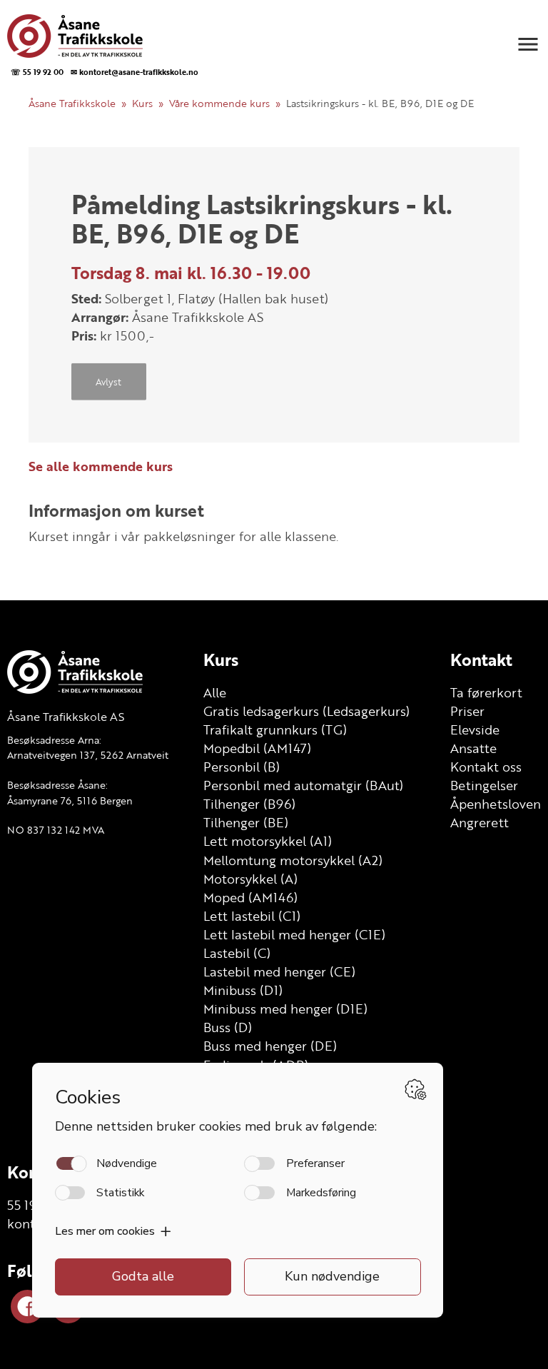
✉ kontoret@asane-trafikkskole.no (134, 72)
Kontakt (481, 659)
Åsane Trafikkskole (72, 103)
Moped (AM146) (250, 897)
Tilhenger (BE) (245, 822)
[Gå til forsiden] (101, 36)
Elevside (474, 729)
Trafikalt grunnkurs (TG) (275, 729)
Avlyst (108, 381)
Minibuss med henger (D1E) (285, 1008)
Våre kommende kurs (219, 103)
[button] (528, 44)
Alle (214, 692)
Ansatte (473, 748)
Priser (467, 711)
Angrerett (479, 822)
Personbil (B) (241, 766)
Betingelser (484, 785)
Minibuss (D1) (243, 990)
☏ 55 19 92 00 (37, 72)
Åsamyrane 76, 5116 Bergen (70, 800)
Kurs (142, 103)
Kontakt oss (486, 766)
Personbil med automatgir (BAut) (303, 785)
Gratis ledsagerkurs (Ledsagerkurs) (306, 711)
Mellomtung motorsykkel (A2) (292, 860)
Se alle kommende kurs (101, 466)
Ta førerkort (486, 692)
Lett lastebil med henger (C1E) (294, 934)
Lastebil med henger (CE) (279, 971)
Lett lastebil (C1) (251, 915)
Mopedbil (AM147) (257, 748)
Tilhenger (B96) (249, 803)
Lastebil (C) (236, 953)
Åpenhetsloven (495, 803)
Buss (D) (227, 1027)
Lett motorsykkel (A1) (267, 841)
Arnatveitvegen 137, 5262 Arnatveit (87, 754)
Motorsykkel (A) (250, 878)
